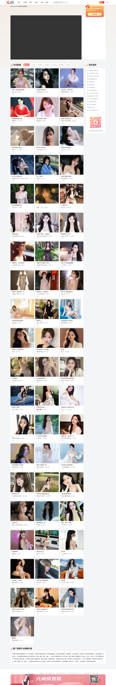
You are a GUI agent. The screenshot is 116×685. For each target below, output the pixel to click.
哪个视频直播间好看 (92, 90)
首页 (19, 2)
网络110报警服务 (43, 677)
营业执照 (41, 673)
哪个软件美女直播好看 (92, 99)
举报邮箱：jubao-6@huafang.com (76, 677)
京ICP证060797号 (50, 673)
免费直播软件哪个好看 (92, 96)
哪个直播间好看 (91, 82)
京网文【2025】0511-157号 (75, 673)
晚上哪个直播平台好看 (92, 93)
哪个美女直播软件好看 (92, 110)
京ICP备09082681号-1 (61, 673)
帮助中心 (30, 680)
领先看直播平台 (91, 84)
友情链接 (30, 676)
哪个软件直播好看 (91, 104)
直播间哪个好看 (91, 107)
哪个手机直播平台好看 (92, 73)
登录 (102, 2)
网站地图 (30, 678)
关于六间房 (30, 674)
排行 (31, 2)
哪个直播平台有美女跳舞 (93, 76)
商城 (36, 2)
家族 (47, 2)
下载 (41, 2)
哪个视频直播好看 (91, 101)
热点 (14, 6)
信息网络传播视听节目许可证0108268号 (48, 675)
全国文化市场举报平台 (61, 677)
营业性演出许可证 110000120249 (91, 673)
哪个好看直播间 (91, 87)
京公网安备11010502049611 (75, 675)
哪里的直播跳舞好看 (92, 79)
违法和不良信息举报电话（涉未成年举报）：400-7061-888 (52, 680)
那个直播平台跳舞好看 (92, 70)
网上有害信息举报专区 (88, 675)
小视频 (25, 2)
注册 (107, 2)
